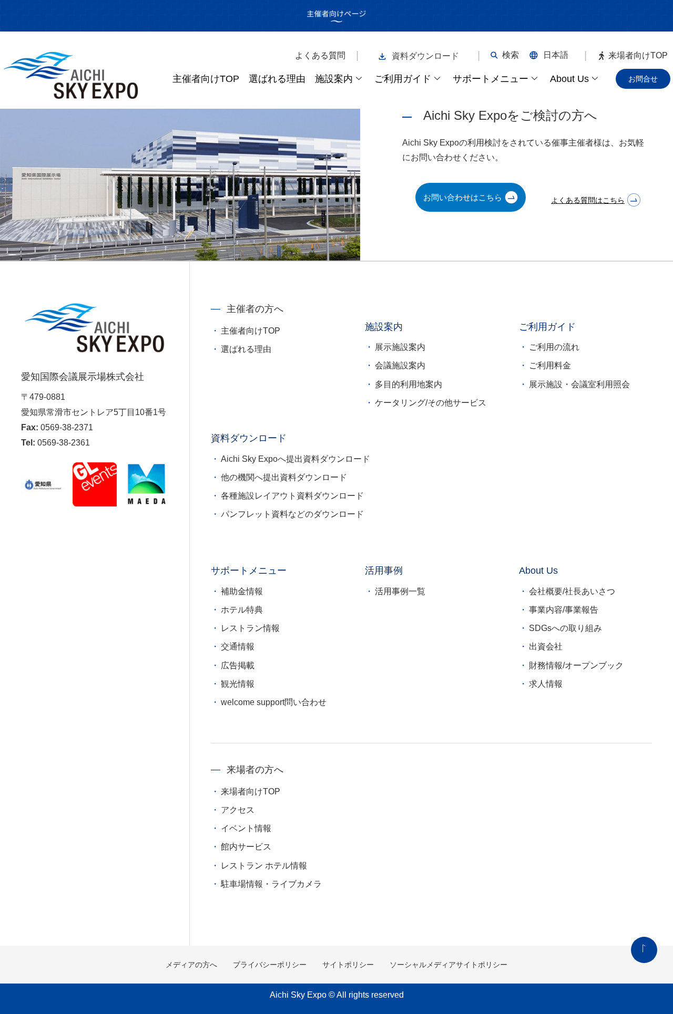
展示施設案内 (400, 347)
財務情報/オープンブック (576, 665)
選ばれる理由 (277, 79)
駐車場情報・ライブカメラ (271, 884)
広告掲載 (237, 665)
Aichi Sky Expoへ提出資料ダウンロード (295, 458)
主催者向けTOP (205, 79)
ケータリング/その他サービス (430, 402)
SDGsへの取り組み (565, 628)
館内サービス (246, 846)
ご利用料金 (550, 365)
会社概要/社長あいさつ (572, 591)
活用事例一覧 (400, 591)
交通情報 (237, 646)
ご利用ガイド (402, 79)
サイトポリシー (348, 964)
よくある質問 (320, 55)
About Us (569, 79)
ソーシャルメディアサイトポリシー (448, 964)
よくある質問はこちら (588, 200)
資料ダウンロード (425, 55)
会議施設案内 (400, 365)
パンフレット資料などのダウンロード (292, 514)
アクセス (237, 809)
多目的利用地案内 (408, 384)
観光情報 (237, 683)
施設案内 (334, 79)
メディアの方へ (191, 964)
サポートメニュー (490, 79)
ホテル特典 (242, 609)
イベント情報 (246, 828)
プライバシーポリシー (270, 964)
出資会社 (546, 646)
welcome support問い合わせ (274, 702)
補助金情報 (242, 591)
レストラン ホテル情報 (264, 865)
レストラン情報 (250, 628)
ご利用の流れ (554, 347)
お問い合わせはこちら (462, 197)
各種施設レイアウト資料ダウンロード (292, 495)
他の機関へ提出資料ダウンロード (284, 477)
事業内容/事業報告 (563, 609)
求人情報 (546, 683)
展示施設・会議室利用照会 (579, 384)
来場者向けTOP (638, 55)
